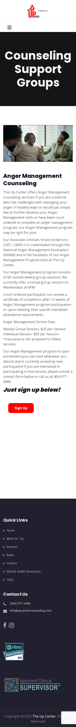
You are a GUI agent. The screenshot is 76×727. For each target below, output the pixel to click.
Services (12, 547)
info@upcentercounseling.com (31, 610)
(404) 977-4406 (20, 603)
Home (10, 530)
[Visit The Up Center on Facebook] (5, 626)
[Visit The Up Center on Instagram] (11, 626)
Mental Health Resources (23, 571)
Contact (11, 563)
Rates (10, 555)
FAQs (10, 580)
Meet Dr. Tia (14, 539)
